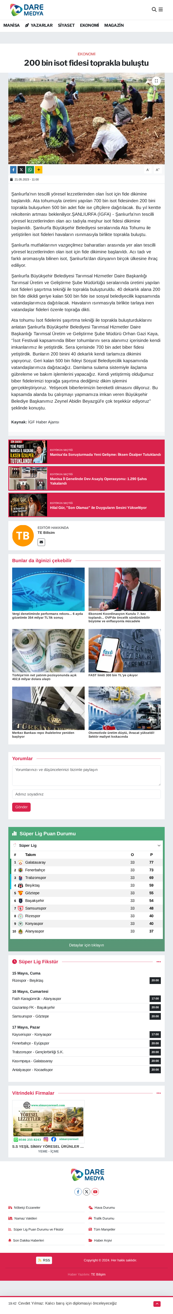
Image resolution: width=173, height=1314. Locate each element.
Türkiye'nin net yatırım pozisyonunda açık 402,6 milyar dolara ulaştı (44, 677)
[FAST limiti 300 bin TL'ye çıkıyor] (125, 650)
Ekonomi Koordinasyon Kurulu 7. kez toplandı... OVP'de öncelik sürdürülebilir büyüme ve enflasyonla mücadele (119, 617)
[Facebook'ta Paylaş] (13, 169)
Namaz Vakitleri (25, 1218)
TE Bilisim (46, 533)
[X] (86, 1191)
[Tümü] (159, 1093)
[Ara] (154, 10)
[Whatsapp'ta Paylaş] (30, 169)
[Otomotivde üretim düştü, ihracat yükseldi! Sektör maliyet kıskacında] (125, 708)
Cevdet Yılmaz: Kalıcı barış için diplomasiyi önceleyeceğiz (67, 1303)
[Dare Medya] (25, 10)
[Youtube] (95, 1191)
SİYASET (66, 25)
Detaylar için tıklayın (86, 945)
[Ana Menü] (161, 10)
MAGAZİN (114, 25)
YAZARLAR (41, 25)
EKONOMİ (89, 25)
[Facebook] (78, 1191)
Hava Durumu (105, 1207)
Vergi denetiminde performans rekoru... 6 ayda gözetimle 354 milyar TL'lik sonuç (47, 615)
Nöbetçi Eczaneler (27, 1207)
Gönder (21, 807)
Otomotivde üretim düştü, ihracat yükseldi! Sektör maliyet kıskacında (122, 734)
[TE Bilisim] (23, 535)
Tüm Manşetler (104, 1229)
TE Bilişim (98, 1274)
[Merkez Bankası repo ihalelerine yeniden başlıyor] (48, 708)
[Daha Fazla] (38, 169)
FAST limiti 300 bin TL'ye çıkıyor (113, 675)
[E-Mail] (41, 542)
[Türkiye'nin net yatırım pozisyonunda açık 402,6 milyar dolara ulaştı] (48, 650)
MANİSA (11, 25)
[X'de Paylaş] (21, 169)
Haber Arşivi (103, 1240)
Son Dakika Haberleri (28, 1240)
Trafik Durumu (104, 1218)
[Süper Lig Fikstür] (159, 962)
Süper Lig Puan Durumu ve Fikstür (39, 1229)
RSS (46, 1260)
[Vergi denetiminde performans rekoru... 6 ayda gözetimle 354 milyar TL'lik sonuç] (48, 589)
